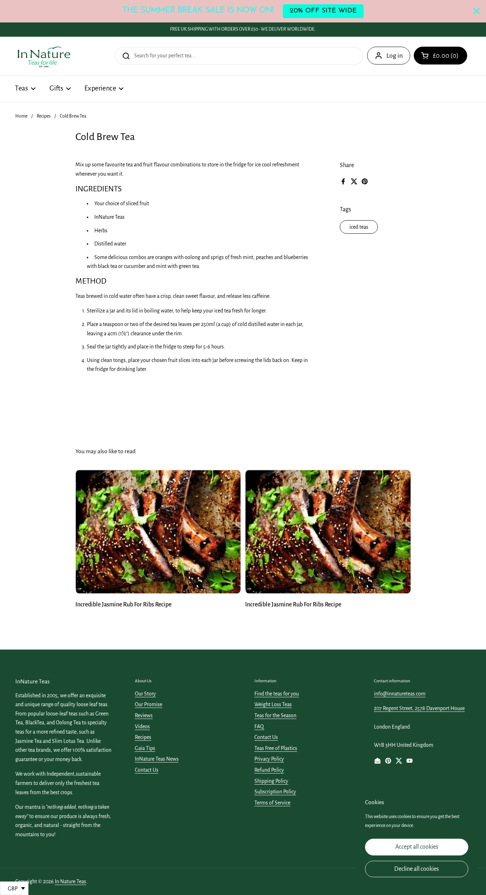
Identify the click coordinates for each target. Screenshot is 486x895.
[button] (440, 55)
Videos (142, 726)
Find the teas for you (276, 694)
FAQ (259, 726)
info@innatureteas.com (400, 694)
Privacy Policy (269, 759)
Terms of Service (272, 803)
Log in (394, 55)
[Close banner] (476, 11)
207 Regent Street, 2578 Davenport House (419, 708)
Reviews (144, 715)
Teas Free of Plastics (275, 748)
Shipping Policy (271, 781)
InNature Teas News (157, 759)
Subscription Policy (275, 792)
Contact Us (146, 770)
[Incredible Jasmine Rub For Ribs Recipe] (158, 532)
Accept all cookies (416, 847)
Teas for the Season (275, 715)
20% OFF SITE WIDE (323, 10)
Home (21, 116)
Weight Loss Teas (273, 704)
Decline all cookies (416, 869)
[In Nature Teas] (43, 56)
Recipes (44, 116)
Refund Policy (269, 770)
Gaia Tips (145, 748)
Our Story (145, 694)
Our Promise (148, 704)
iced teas (358, 227)
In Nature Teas (70, 881)
